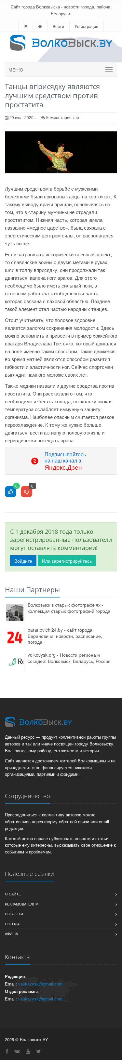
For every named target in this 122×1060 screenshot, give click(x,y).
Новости (14, 913)
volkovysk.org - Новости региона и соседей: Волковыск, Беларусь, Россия (69, 657)
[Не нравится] (26, 492)
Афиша (11, 933)
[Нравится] (10, 492)
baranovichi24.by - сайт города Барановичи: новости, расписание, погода (65, 635)
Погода (12, 923)
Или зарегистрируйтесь (67, 560)
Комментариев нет (63, 117)
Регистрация (86, 26)
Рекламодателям (21, 903)
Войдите (23, 560)
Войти (58, 26)
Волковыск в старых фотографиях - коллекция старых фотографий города (69, 607)
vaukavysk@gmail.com (40, 984)
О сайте (13, 893)
